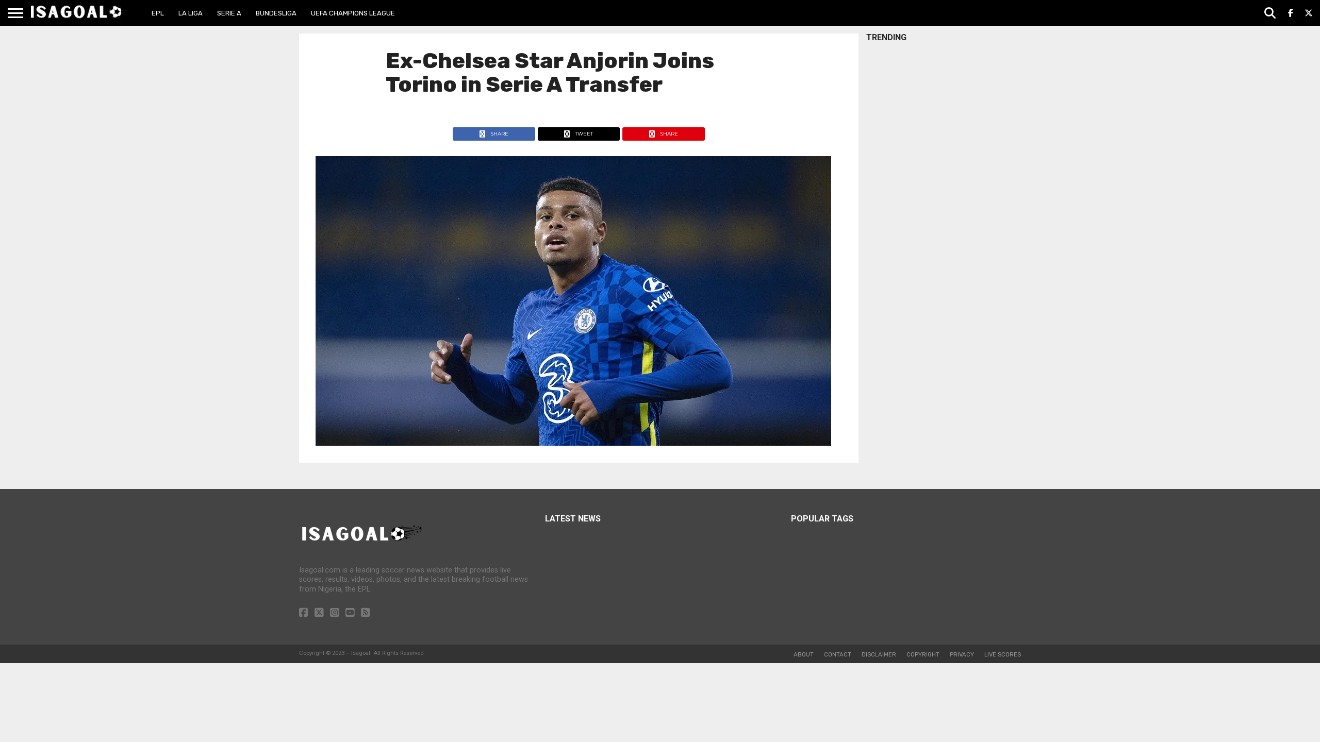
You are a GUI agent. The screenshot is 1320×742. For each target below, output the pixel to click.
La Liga (190, 13)
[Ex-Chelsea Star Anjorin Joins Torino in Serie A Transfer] (573, 443)
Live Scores (1002, 654)
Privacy (962, 654)
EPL (158, 13)
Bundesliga (276, 13)
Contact (837, 654)
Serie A (229, 13)
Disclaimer (879, 654)
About (804, 654)
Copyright (922, 654)
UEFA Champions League (353, 13)
